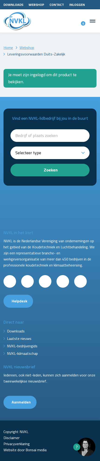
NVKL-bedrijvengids (22, 345)
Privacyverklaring (16, 443)
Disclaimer (11, 437)
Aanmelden (21, 402)
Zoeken (51, 170)
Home (8, 47)
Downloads (13, 5)
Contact (57, 5)
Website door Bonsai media (25, 449)
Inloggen (77, 5)
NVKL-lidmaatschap (22, 353)
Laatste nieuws (19, 338)
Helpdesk (19, 300)
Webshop (36, 5)
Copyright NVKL (15, 431)
